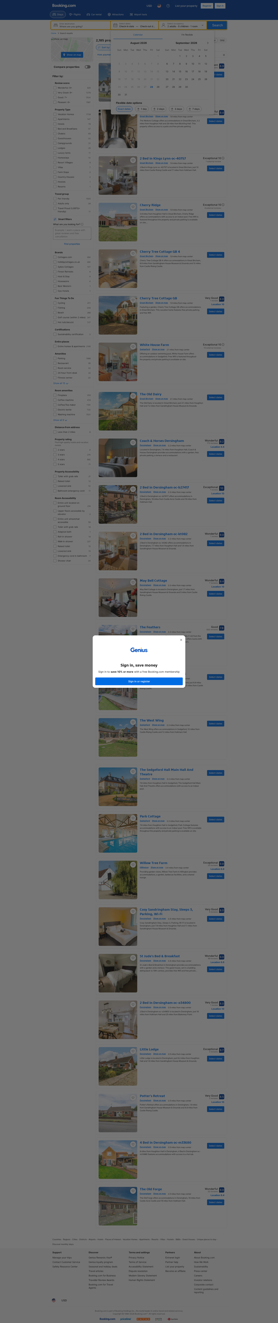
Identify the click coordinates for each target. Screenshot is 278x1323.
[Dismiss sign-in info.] (181, 640)
